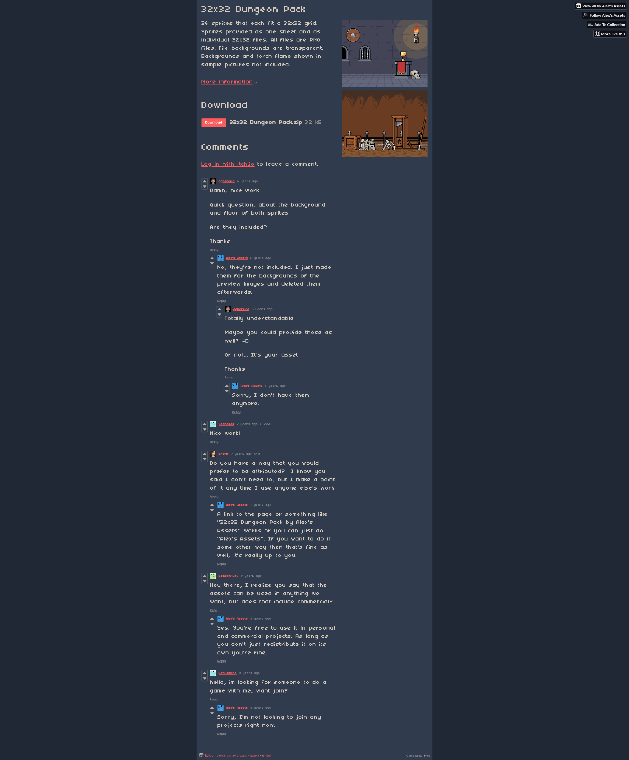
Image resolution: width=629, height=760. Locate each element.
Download (213, 122)
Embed (266, 755)
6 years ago (247, 181)
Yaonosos (226, 424)
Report (254, 755)
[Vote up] (204, 181)
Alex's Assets (237, 258)
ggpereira (227, 181)
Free (427, 755)
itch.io (209, 755)
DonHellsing (228, 673)
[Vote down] (204, 186)
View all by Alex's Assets (231, 755)
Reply (214, 249)
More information (227, 82)
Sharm (224, 454)
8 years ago (251, 576)
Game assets (414, 755)
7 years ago (247, 424)
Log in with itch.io (228, 164)
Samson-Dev (229, 576)
